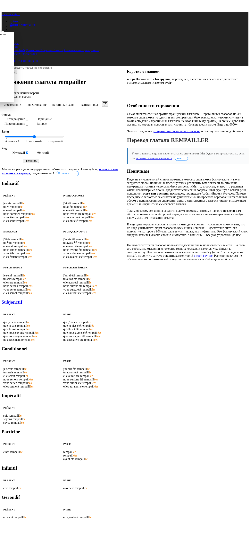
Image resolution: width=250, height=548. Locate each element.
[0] (14, 142)
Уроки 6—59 (34, 50)
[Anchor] (20, 183)
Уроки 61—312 (53, 50)
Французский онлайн (23, 60)
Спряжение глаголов (23, 53)
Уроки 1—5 (17, 50)
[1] (34, 142)
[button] (13, 21)
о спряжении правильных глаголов (177, 131)
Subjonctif (12, 302)
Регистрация (27, 24)
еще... (180, 158)
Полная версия (21, 96)
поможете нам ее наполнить (154, 158)
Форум (14, 43)
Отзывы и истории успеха (81, 50)
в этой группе (203, 255)
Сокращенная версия (25, 93)
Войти (13, 24)
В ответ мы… (66, 173)
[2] (53, 142)
